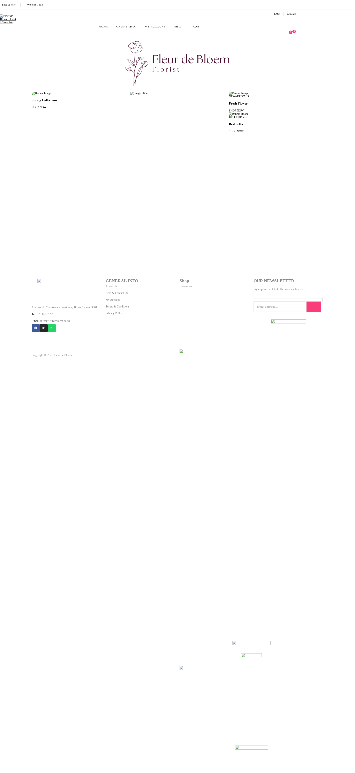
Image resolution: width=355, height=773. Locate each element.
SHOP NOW (39, 107)
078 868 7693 (35, 4)
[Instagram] (44, 328)
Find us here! (9, 4)
